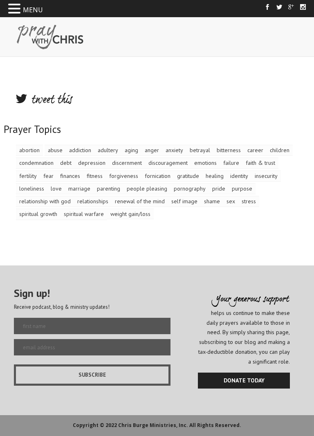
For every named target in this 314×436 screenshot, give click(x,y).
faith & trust (260, 162)
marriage (79, 188)
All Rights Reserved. (215, 425)
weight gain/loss (130, 214)
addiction (80, 150)
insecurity (266, 176)
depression (91, 162)
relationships (92, 201)
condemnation (36, 162)
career (255, 150)
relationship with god (45, 201)
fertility (28, 176)
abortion (29, 150)
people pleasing (147, 188)
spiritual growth (38, 214)
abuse (55, 150)
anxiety (174, 150)
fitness (95, 176)
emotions (205, 162)
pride (218, 188)
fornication (157, 176)
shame (212, 201)
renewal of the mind (140, 201)
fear (48, 176)
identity (239, 176)
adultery (108, 150)
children (279, 150)
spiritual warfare (84, 214)
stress (249, 201)
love (56, 188)
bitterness (229, 150)
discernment (127, 162)
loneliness (31, 188)
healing (215, 176)
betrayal (200, 150)
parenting (108, 188)
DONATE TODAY (244, 380)
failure (231, 162)
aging (131, 150)
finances (70, 176)
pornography (190, 188)
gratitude (188, 176)
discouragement (168, 162)
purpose (242, 188)
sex (231, 201)
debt (66, 162)
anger (152, 150)
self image (184, 201)
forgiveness (123, 176)
